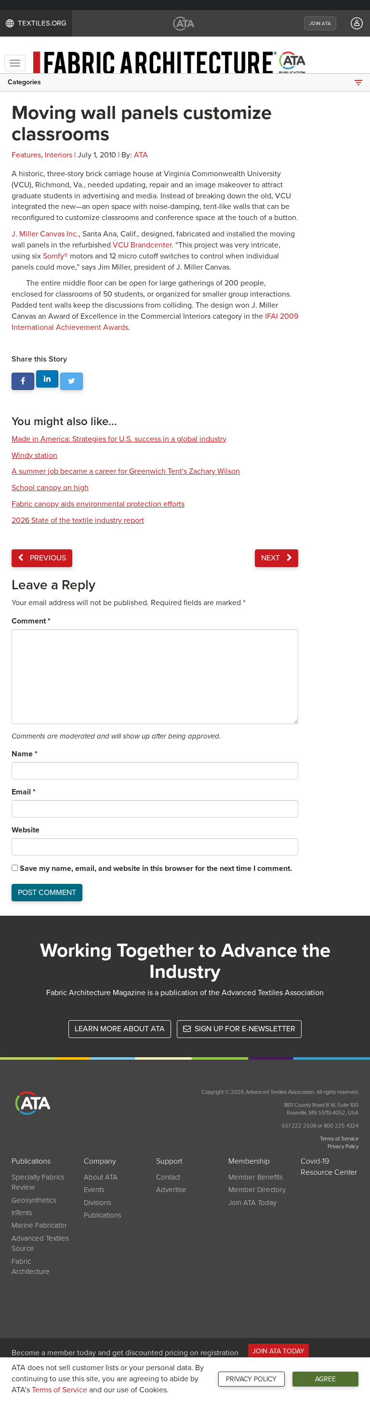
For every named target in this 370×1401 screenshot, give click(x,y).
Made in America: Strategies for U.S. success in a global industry (119, 439)
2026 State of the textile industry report (78, 520)
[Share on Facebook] (23, 381)
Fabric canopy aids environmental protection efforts (98, 504)
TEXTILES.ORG (42, 23)
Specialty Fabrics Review (38, 1182)
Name (25, 754)
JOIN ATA (320, 23)
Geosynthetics (34, 1200)
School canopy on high (50, 488)
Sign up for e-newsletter (244, 1029)
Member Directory (257, 1189)
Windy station (34, 455)
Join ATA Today (252, 1202)
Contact (168, 1177)
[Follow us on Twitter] (71, 381)
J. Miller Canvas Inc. (45, 234)
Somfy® (55, 256)
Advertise (171, 1189)
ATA (141, 155)
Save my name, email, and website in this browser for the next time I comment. (156, 868)
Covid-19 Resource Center (329, 1166)
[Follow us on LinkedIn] (47, 379)
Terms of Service (59, 1390)
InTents (22, 1212)
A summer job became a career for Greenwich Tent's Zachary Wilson (126, 471)
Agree (325, 1379)
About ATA (101, 1177)
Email (24, 792)
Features (26, 155)
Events (94, 1189)
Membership (249, 1161)
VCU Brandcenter (142, 245)
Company (100, 1161)
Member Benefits (255, 1177)
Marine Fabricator (39, 1225)
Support (169, 1161)
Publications (31, 1161)
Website (26, 830)
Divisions (97, 1202)
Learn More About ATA (120, 1029)
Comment (31, 621)
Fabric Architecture (31, 1266)
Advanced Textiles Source (40, 1243)
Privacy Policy (251, 1379)
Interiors (58, 155)
